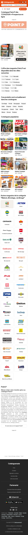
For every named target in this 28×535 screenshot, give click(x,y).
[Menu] (25, 2)
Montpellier (17, 85)
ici (26, 418)
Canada (24, 513)
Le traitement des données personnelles (14, 531)
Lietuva (13, 516)
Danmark (15, 514)
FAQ (14, 468)
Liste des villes (14, 476)
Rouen (5, 88)
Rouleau (14, 112)
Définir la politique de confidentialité (14, 526)
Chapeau (8, 106)
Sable (3, 106)
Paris (5, 76)
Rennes (5, 91)
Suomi (19, 514)
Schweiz (3, 514)
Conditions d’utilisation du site (14, 528)
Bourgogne (17, 103)
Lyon (15, 79)
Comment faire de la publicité (14, 489)
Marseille (14, 76)
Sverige (3, 518)
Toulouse (6, 79)
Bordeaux (6, 85)
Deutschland (9, 514)
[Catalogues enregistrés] (20, 2)
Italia (9, 516)
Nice (5, 82)
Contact (14, 470)
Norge (22, 516)
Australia (16, 513)
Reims (14, 91)
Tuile (16, 109)
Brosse (9, 112)
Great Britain (4, 516)
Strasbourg (14, 82)
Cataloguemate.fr (18, 522)
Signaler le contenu (14, 473)
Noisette (20, 106)
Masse (3, 112)
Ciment (12, 109)
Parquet (23, 103)
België (20, 513)
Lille (13, 88)
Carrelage (4, 103)
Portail (10, 103)
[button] (23, 2)
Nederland (17, 516)
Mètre (21, 109)
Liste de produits (14, 478)
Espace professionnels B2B (14, 492)
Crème (14, 106)
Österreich (10, 513)
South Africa (9, 518)
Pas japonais (5, 109)
